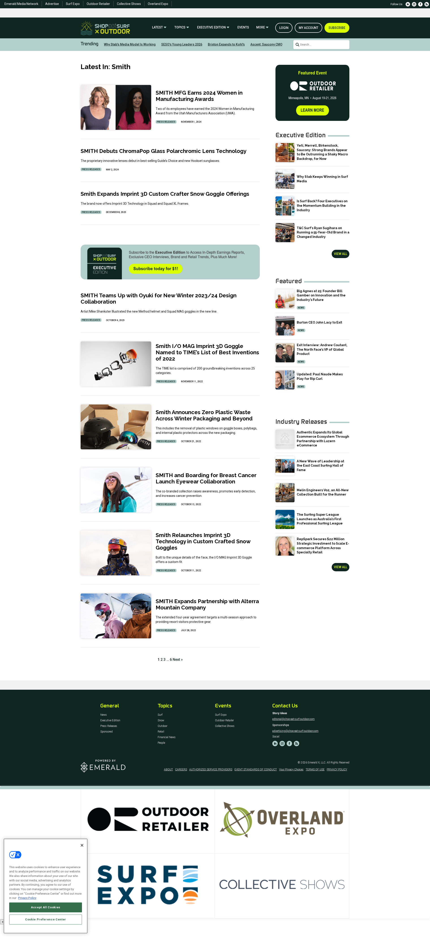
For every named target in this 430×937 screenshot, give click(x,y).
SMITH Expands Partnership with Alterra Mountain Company (207, 604)
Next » (178, 659)
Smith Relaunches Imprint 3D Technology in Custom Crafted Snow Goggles (203, 541)
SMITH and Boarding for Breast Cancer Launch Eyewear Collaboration (206, 478)
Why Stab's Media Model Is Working (130, 44)
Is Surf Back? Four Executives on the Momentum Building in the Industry (322, 205)
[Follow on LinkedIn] (408, 4)
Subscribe (337, 28)
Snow (161, 720)
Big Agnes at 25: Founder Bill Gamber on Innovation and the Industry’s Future (321, 295)
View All (340, 254)
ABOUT (168, 769)
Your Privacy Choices (291, 769)
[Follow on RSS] (426, 4)
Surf (160, 714)
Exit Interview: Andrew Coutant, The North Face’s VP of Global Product (322, 349)
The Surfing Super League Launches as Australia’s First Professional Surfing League (320, 519)
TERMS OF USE (315, 769)
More (260, 27)
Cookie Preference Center (45, 919)
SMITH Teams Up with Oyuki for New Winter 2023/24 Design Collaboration (158, 298)
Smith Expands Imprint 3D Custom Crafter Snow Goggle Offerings (166, 194)
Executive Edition (211, 27)
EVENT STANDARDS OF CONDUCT (255, 769)
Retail (161, 731)
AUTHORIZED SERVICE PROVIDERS (210, 769)
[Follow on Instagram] (414, 4)
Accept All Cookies (45, 907)
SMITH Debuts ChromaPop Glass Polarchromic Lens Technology (163, 151)
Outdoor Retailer (98, 3)
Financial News (167, 737)
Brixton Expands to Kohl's (226, 44)
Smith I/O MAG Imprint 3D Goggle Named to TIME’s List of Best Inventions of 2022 (207, 352)
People (161, 742)
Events (243, 27)
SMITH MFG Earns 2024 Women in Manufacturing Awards (199, 95)
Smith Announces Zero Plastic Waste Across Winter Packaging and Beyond (204, 415)
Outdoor (162, 726)
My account (308, 28)
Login (283, 28)
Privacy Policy (27, 898)
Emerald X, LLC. (317, 762)
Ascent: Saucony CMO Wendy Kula (275, 44)
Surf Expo (73, 3)
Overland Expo (158, 3)
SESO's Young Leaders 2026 (181, 44)
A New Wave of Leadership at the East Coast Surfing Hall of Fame (320, 465)
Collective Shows (129, 3)
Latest (157, 27)
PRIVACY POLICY (337, 769)
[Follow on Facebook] (420, 4)
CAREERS (181, 769)
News (301, 308)
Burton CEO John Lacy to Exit (319, 322)
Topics (179, 27)
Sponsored (106, 731)
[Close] (82, 845)
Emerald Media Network (21, 3)
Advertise (52, 3)
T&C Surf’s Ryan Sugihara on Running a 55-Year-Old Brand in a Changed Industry (323, 232)
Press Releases (166, 122)
